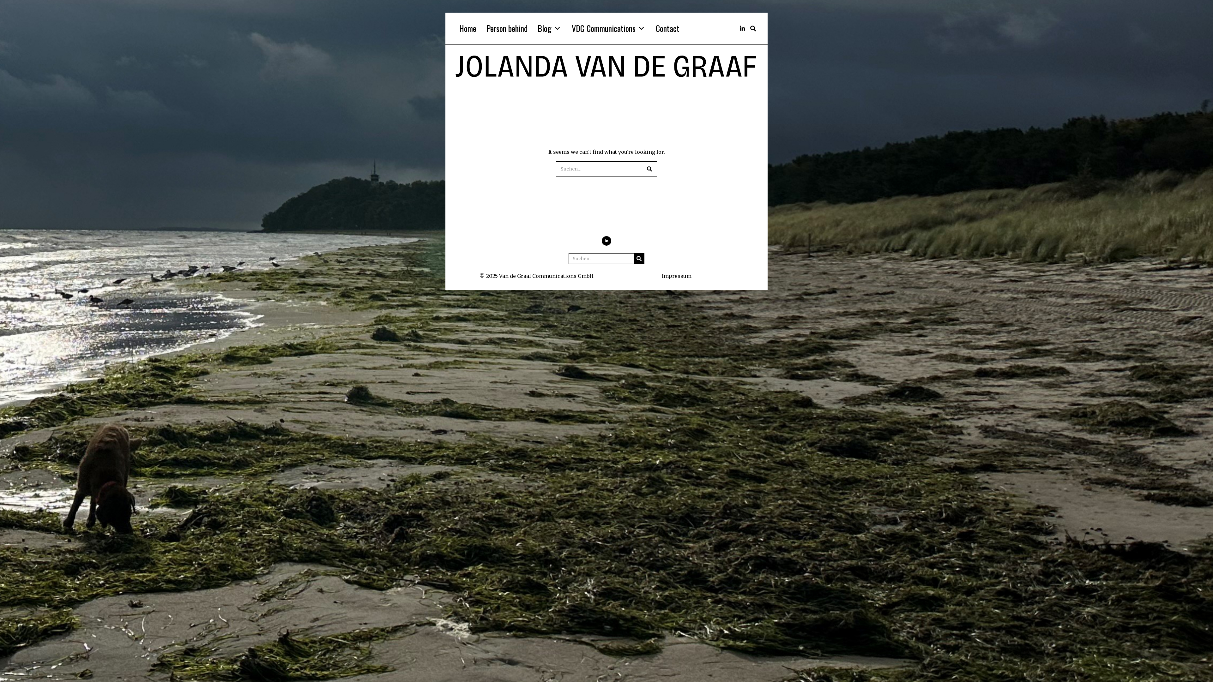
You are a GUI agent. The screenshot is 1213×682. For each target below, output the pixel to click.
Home (467, 28)
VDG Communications (604, 28)
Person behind (507, 28)
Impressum (676, 276)
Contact (667, 28)
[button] (649, 168)
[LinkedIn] (742, 28)
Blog (545, 28)
